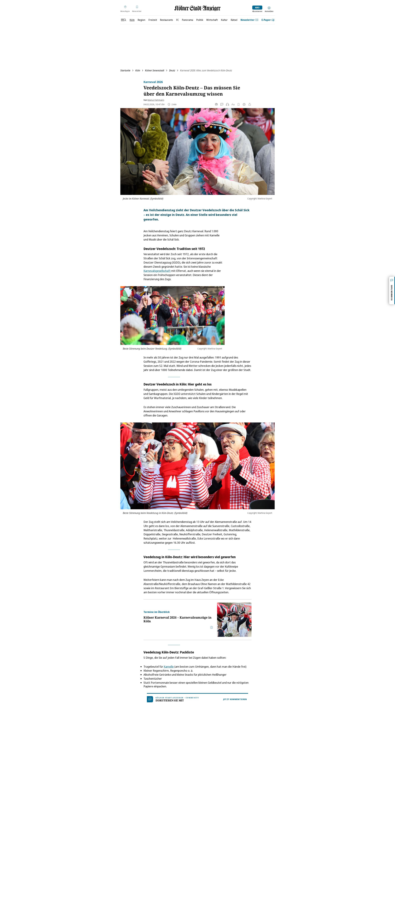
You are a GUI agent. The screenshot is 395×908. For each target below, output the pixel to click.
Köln (137, 70)
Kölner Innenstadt (154, 70)
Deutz (172, 70)
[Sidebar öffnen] (123, 20)
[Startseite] (197, 8)
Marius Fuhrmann (156, 100)
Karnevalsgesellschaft (157, 271)
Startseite (125, 70)
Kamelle (169, 666)
